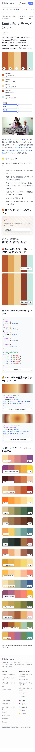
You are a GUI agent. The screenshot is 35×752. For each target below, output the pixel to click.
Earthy (15, 150)
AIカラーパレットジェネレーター (8, 17)
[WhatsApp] (17, 242)
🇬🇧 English (22, 704)
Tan (26, 150)
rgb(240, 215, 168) (10, 87)
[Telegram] (21, 242)
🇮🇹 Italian (22, 710)
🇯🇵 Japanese (23, 707)
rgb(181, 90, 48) (9, 76)
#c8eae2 (7, 95)
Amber (17, 147)
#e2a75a (7, 79)
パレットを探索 (22, 17)
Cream (4, 150)
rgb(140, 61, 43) (9, 92)
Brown (28, 147)
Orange (21, 150)
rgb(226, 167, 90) (10, 81)
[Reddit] (14, 242)
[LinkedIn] (10, 242)
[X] (6, 242)
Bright (23, 147)
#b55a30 (7, 73)
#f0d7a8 (7, 84)
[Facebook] (3, 242)
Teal (30, 150)
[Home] (8, 3)
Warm (4, 153)
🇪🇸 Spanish (22, 713)
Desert (9, 150)
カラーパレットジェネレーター (19, 139)
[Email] (25, 242)
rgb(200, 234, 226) (10, 98)
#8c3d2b (7, 90)
